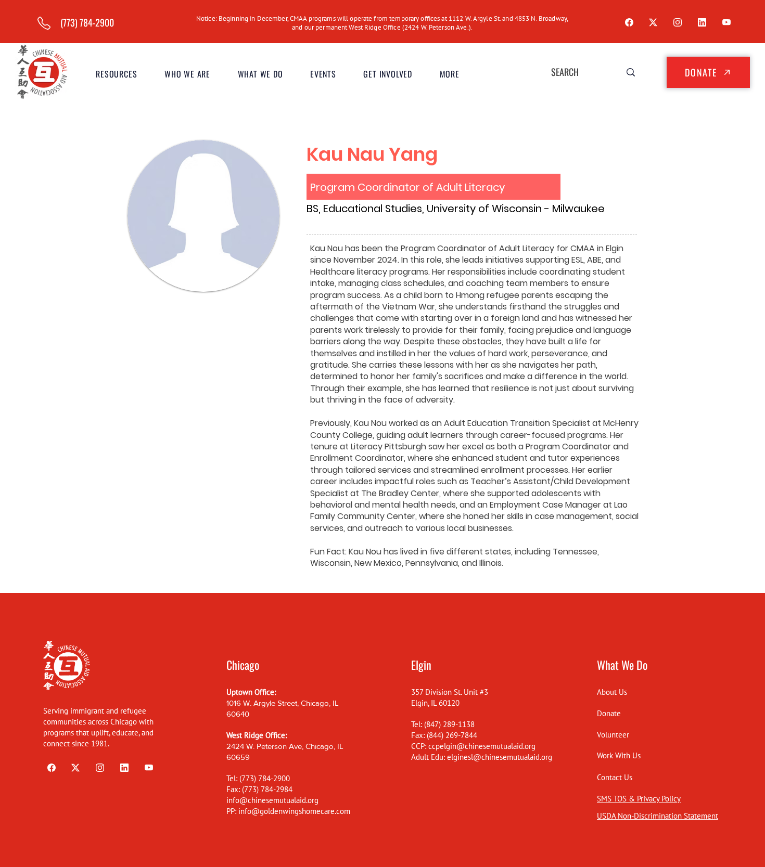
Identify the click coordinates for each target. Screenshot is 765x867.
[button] (187, 73)
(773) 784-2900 (264, 778)
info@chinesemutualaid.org (272, 800)
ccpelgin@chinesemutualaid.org (482, 746)
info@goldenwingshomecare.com (294, 811)
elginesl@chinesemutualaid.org (499, 757)
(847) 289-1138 (449, 724)
